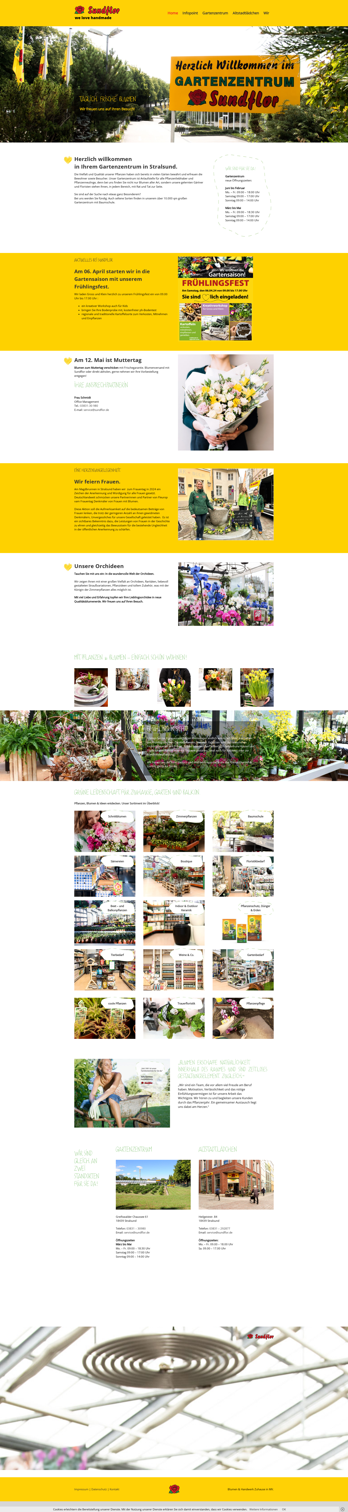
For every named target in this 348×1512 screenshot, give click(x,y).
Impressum (81, 1489)
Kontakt (114, 1489)
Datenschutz (99, 1489)
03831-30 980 (89, 405)
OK (284, 1509)
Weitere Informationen (263, 1509)
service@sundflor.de (96, 410)
